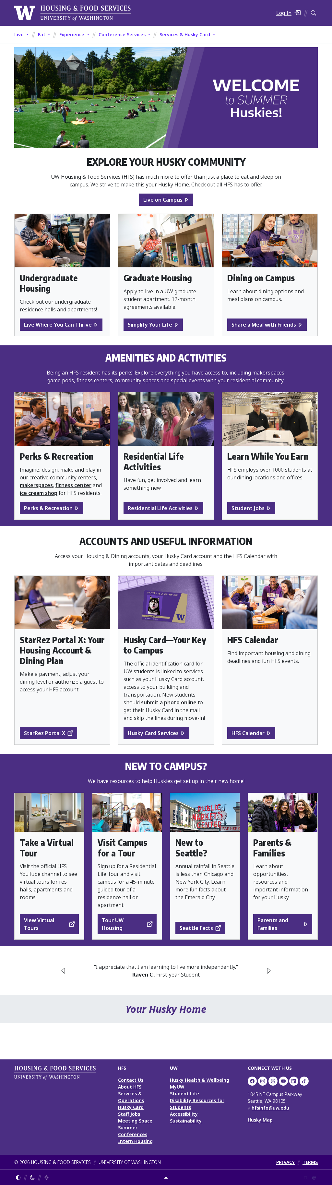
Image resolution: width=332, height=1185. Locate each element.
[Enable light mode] (47, 1177)
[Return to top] (166, 1177)
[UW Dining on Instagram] (262, 1081)
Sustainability (186, 1121)
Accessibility (184, 1114)
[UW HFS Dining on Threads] (273, 1081)
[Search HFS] (313, 13)
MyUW (177, 1087)
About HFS (129, 1087)
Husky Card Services (153, 733)
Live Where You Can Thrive (58, 324)
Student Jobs (248, 508)
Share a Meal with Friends (263, 324)
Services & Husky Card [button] (185, 34)
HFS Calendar (248, 733)
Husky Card (131, 1107)
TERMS (310, 1162)
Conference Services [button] (123, 34)
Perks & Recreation (48, 508)
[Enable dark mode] (32, 1177)
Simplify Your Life (150, 324)
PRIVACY (285, 1162)
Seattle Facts (196, 928)
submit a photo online (168, 702)
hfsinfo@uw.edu (270, 1108)
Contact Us (130, 1080)
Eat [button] (42, 34)
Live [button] (19, 34)
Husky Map (260, 1120)
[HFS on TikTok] (304, 1081)
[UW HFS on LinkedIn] (293, 1081)
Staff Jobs (129, 1114)
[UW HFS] (72, 12)
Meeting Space (135, 1121)
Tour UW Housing (113, 924)
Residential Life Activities (160, 508)
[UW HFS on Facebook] (252, 1081)
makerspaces (36, 485)
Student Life (184, 1093)
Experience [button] (72, 34)
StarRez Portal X (44, 733)
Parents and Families (272, 924)
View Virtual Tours (39, 924)
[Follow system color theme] (18, 1177)
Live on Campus (163, 199)
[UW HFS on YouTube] (283, 1081)
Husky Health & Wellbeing (199, 1080)
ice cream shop (38, 493)
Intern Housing (135, 1141)
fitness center (73, 485)
